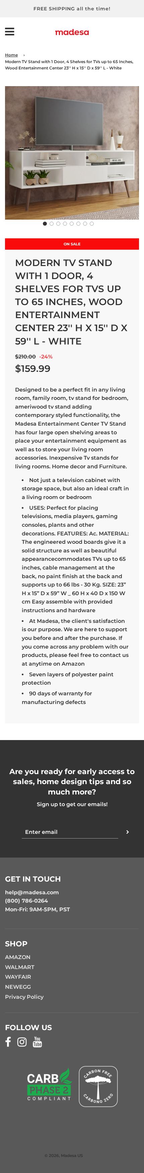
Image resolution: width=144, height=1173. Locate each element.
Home (11, 54)
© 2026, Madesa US (64, 1155)
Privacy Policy (24, 997)
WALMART (19, 967)
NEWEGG (18, 987)
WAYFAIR (18, 977)
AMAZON (17, 957)
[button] (45, 224)
